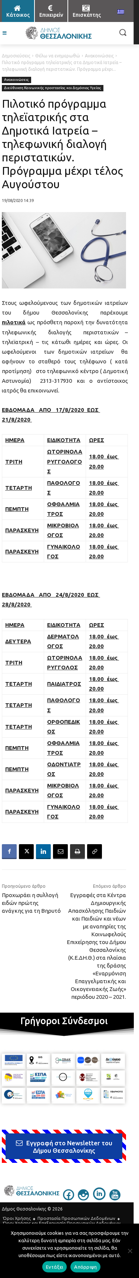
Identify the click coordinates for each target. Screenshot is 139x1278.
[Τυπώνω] (77, 851)
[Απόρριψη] (129, 1251)
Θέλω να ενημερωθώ (57, 55)
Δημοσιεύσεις (16, 55)
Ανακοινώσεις (99, 55)
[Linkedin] (43, 851)
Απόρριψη (85, 1266)
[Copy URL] (94, 851)
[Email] (60, 851)
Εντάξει (54, 1266)
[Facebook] (9, 851)
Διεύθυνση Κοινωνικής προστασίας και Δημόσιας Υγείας (52, 88)
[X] (26, 851)
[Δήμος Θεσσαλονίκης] (58, 33)
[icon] (68, 1198)
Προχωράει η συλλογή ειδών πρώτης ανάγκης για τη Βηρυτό (31, 903)
